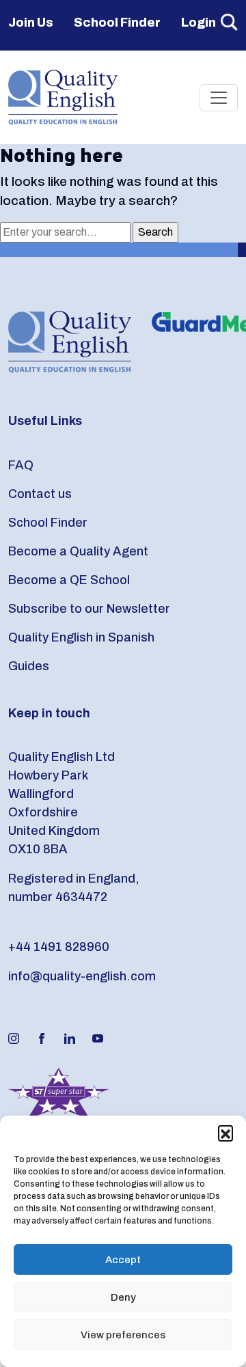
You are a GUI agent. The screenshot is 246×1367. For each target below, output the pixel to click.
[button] (225, 1133)
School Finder (117, 22)
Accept (123, 1259)
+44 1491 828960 (58, 947)
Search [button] (229, 22)
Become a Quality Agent (78, 551)
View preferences (123, 1334)
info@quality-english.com (82, 976)
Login (198, 22)
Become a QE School (69, 580)
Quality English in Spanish (81, 637)
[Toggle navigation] (219, 97)
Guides (28, 666)
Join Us (30, 22)
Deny (123, 1297)
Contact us (40, 494)
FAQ (20, 465)
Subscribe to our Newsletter (89, 609)
